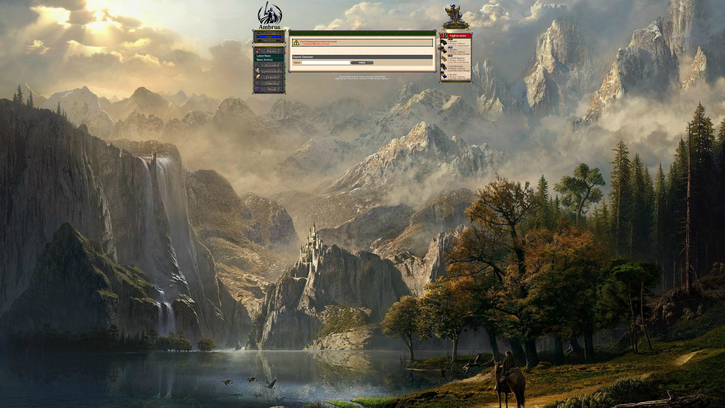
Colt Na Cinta (455, 66)
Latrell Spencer (456, 58)
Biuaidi (452, 41)
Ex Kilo (452, 74)
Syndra (452, 50)
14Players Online (456, 26)
